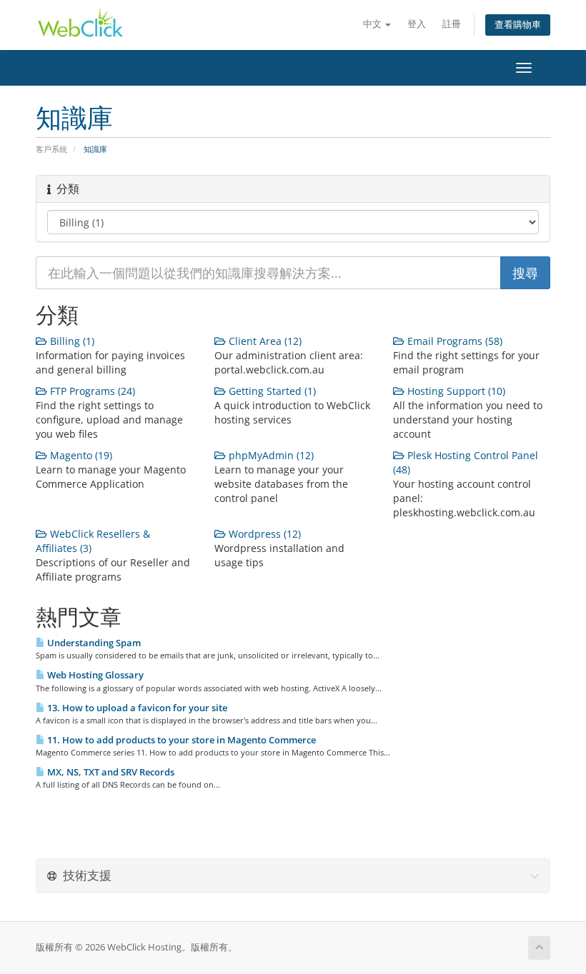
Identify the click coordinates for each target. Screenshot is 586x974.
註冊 (451, 24)
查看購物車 (518, 25)
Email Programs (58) (453, 341)
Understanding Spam (93, 642)
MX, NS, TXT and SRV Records (109, 771)
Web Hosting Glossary (94, 674)
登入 (416, 24)
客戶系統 (51, 149)
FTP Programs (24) (91, 391)
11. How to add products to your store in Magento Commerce (180, 739)
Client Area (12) (264, 341)
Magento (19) (79, 455)
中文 (373, 24)
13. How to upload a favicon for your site (136, 707)
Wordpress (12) (263, 534)
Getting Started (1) (271, 391)
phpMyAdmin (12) (270, 455)
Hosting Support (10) (454, 391)
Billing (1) (70, 341)
